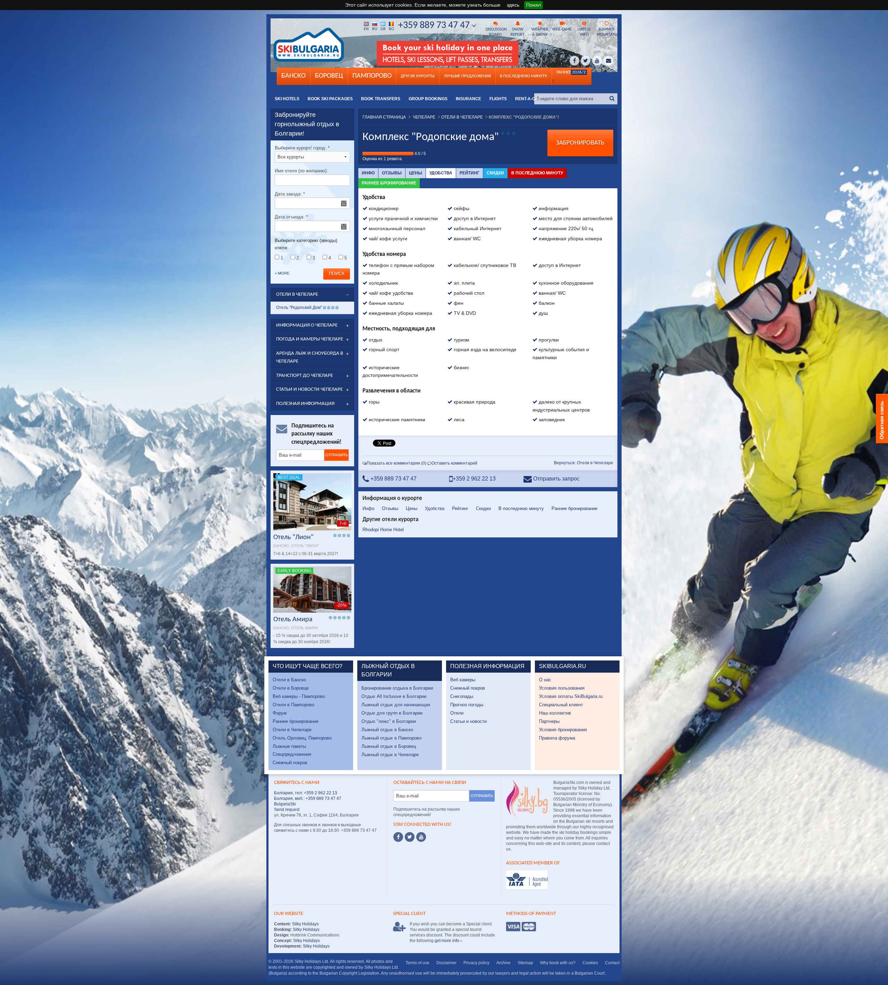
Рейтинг (469, 173)
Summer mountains (607, 32)
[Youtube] (421, 837)
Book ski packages (330, 99)
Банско (293, 75)
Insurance (468, 99)
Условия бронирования (563, 729)
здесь (513, 5)
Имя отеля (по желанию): (301, 170)
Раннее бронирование (389, 183)
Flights (498, 99)
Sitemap (525, 963)
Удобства (440, 173)
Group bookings (428, 99)
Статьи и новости (468, 721)
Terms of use (417, 963)
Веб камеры (462, 679)
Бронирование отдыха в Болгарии (397, 688)
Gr (383, 29)
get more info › (448, 941)
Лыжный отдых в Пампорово (391, 738)
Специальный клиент (561, 704)
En (366, 29)
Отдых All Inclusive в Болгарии (393, 696)
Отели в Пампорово (293, 704)
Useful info (584, 32)
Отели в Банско (289, 679)
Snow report (517, 32)
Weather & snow (539, 32)
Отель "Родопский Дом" (299, 307)
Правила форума (557, 738)
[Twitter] (410, 837)
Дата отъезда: (291, 216)
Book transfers (380, 99)
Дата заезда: (290, 194)
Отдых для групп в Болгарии (391, 713)
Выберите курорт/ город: (302, 147)
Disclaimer (446, 963)
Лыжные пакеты (289, 746)
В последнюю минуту (537, 173)
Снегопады (461, 696)
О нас (545, 679)
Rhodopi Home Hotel (383, 529)
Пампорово (372, 75)
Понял (533, 5)
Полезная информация (305, 403)
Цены (415, 173)
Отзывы (392, 173)
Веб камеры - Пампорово (299, 696)
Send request (286, 809)
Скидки (495, 173)
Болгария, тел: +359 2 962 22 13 (305, 793)
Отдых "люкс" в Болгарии (388, 721)
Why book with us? (557, 963)
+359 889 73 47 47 (435, 26)
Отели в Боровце (291, 688)
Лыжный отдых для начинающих (395, 704)
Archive (503, 963)
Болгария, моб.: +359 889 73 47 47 (307, 798)
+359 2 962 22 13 (474, 479)
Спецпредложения (292, 754)
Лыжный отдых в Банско (387, 729)
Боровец (329, 75)
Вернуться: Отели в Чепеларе (583, 463)
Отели (456, 713)
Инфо (368, 173)
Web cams (562, 29)
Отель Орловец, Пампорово (302, 738)
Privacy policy (476, 963)
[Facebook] (398, 837)
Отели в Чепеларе (292, 729)
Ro (391, 29)
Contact (612, 963)
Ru (374, 29)
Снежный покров (290, 762)
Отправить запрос (556, 479)
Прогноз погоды (466, 704)
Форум (280, 713)
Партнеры (549, 721)
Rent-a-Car (528, 99)
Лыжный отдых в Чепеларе (390, 754)
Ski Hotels (287, 99)
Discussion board (496, 32)
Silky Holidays (305, 924)
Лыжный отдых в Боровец (388, 746)
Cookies (590, 963)
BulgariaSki (285, 804)
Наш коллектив (555, 713)
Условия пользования (561, 688)
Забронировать (580, 143)
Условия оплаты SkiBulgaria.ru (571, 696)
